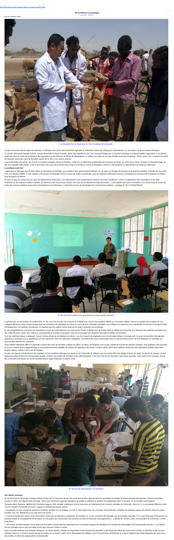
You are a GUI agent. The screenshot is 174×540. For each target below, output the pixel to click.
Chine (8, 7)
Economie (17, 7)
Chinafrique (35, 7)
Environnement (29, 7)
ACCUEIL (3, 7)
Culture (23, 7)
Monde (12, 7)
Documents (41, 7)
